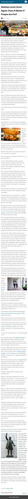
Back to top (24, 493)
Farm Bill (21, 359)
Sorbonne (4, 429)
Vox (20, 184)
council (2, 326)
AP (8, 148)
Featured (8, 488)
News (11, 488)
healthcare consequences (20, 337)
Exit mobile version (14, 497)
